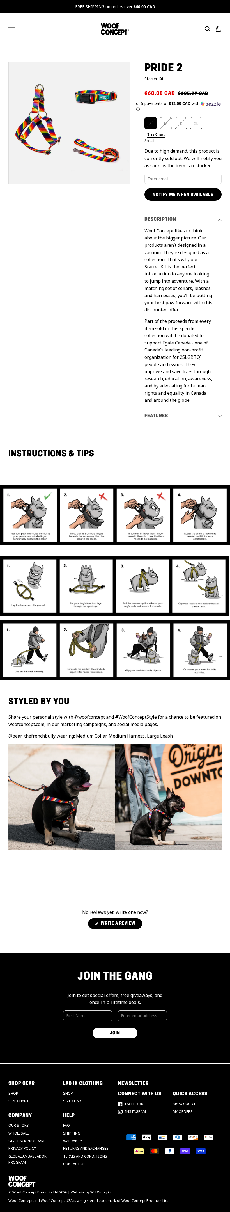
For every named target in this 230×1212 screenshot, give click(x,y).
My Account (184, 1103)
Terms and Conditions (85, 1156)
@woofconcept (89, 717)
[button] (179, 106)
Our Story (18, 1125)
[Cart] (218, 29)
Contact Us (74, 1163)
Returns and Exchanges (86, 1148)
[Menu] (11, 29)
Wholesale (18, 1133)
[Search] (207, 29)
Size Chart (18, 1101)
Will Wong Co (101, 1192)
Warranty (72, 1140)
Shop (13, 1093)
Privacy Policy (22, 1148)
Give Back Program (26, 1140)
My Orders (183, 1111)
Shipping (71, 1133)
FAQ (66, 1125)
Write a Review (121, 925)
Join (115, 1033)
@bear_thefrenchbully (32, 736)
